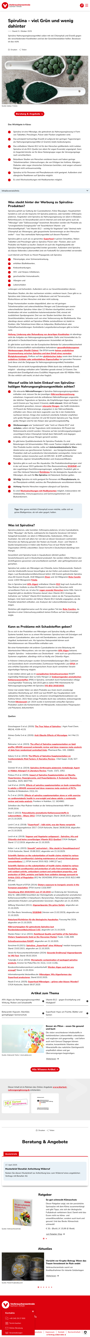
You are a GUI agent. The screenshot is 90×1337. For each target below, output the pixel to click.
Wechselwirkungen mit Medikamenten (38, 490)
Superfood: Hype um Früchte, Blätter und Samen (64, 1013)
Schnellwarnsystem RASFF (21, 941)
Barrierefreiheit (74, 1332)
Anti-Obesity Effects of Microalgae (50, 735)
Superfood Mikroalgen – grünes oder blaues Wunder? (53, 981)
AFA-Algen (32, 584)
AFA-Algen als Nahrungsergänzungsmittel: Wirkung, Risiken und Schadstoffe (21, 1001)
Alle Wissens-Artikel (43, 1069)
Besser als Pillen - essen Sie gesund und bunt (65, 1027)
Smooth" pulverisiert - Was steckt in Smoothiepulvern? (53, 848)
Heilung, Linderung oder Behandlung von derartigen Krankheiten (38, 334)
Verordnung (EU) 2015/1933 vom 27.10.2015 (29, 892)
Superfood (49, 238)
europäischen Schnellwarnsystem (52, 674)
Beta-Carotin (74, 577)
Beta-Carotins (69, 609)
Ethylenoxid (21, 701)
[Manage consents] (85, 1332)
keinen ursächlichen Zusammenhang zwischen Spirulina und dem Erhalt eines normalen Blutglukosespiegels (41, 353)
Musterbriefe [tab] (11, 1154)
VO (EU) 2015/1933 (54, 685)
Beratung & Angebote (28, 113)
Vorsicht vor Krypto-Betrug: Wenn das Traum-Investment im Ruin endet (66, 1262)
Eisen (47, 577)
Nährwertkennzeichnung (62, 394)
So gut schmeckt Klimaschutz (61, 1199)
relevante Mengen (50, 406)
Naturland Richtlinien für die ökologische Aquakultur (33, 919)
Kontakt (61, 1332)
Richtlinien (45, 472)
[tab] (43, 1238)
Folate (34, 580)
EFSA (72, 663)
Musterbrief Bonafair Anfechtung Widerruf (27, 1168)
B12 (58, 584)
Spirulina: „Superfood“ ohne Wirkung (44, 945)
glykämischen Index (52, 356)
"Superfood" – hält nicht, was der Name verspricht (51, 824)
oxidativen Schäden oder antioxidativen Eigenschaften (33, 359)
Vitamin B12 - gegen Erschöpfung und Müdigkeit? (63, 1001)
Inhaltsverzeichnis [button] (10, 190)
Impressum (50, 1332)
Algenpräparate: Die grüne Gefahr (49, 905)
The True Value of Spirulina (48, 726)
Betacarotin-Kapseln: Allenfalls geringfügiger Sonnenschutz (16, 1013)
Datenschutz (37, 1332)
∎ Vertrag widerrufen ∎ (56, 1334)
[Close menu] (33, 1311)
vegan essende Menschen (51, 590)
